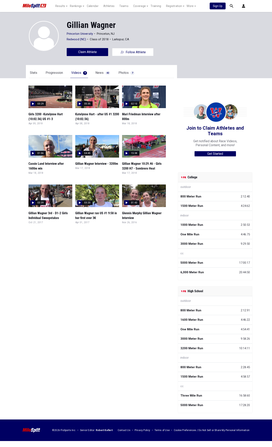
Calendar (93, 6)
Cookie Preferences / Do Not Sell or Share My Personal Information (211, 430)
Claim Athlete (87, 52)
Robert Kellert (104, 430)
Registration (174, 6)
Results (60, 6)
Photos (125, 73)
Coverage (139, 6)
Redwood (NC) (76, 39)
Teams (123, 6)
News (102, 73)
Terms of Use (162, 430)
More (190, 6)
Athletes (108, 6)
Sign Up (217, 6)
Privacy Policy (142, 430)
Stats (33, 73)
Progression (54, 73)
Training (156, 6)
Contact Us (124, 430)
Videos (78, 73)
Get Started (215, 154)
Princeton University (80, 34)
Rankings (76, 6)
